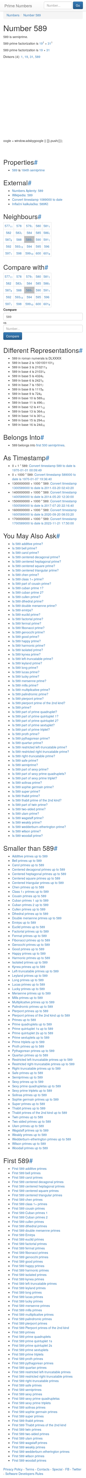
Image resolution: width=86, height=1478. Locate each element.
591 (46, 239)
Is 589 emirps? (22, 610)
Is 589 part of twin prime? (30, 804)
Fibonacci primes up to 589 (31, 940)
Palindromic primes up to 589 (32, 1006)
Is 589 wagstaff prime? (28, 818)
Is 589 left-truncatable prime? (32, 658)
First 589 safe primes (27, 1385)
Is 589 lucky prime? (25, 676)
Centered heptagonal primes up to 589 (39, 874)
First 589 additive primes (29, 1168)
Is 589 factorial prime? (27, 619)
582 (8, 232)
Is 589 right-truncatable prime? (33, 756)
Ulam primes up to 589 (28, 1126)
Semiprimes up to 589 (27, 1077)
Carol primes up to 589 (28, 865)
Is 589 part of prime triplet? (31, 729)
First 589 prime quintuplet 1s (32, 1341)
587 (8, 239)
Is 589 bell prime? (24, 548)
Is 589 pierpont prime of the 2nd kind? (38, 703)
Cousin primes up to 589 (29, 896)
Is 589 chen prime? (25, 574)
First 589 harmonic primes (30, 1270)
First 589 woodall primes (29, 1460)
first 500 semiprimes (50, 445)
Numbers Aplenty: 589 (27, 190)
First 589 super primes (28, 1416)
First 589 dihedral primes (29, 1226)
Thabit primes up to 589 (28, 1108)
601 (46, 253)
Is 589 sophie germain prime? (33, 787)
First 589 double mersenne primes (36, 1230)
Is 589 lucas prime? (25, 672)
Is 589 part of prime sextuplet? (33, 725)
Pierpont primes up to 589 (30, 1011)
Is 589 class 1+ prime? (28, 579)
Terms (29, 1469)
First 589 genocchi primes (30, 1257)
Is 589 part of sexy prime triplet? (34, 778)
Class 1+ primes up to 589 (30, 891)
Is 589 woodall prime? (27, 835)
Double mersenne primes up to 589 (37, 918)
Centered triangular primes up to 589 (38, 882)
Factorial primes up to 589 (30, 931)
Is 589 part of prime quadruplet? (34, 711)
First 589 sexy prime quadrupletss (36, 1398)
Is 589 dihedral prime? (27, 601)
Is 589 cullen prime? (26, 597)
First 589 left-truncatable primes (34, 1283)
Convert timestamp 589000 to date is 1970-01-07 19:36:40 (44, 476)
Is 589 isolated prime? (27, 650)
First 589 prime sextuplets (30, 1350)
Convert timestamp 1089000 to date (37, 199)
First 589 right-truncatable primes (35, 1381)
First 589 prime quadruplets (31, 1336)
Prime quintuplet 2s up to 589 (32, 1033)
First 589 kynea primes (28, 1279)
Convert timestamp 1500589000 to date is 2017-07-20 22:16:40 (44, 503)
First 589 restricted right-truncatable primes (42, 1376)
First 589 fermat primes (28, 1248)
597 (8, 253)
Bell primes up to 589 (27, 860)
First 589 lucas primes (27, 1296)
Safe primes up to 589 (27, 1073)
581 (46, 226)
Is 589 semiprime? (25, 765)
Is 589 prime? (21, 707)
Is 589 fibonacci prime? (28, 627)
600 (38, 253)
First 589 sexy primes (27, 1394)
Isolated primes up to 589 (30, 962)
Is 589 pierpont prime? (28, 698)
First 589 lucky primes (27, 1301)
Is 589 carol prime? (25, 552)
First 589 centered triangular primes (37, 1195)
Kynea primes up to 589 (28, 966)
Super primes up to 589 (28, 1103)
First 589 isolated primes (29, 1274)
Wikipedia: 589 (22, 195)
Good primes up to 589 (28, 949)
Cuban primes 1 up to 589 (30, 900)
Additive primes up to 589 (30, 856)
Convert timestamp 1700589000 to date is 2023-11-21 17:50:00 (44, 520)
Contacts (43, 1469)
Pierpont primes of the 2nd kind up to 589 (41, 1015)
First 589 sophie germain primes (34, 1411)
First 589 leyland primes (29, 1288)
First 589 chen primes (27, 1199)
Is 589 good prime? (25, 636)
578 (19, 226)
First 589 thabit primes (27, 1420)
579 (29, 226)
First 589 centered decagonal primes (38, 1182)
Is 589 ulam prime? (25, 813)
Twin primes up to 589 (27, 1117)
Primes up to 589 (24, 1019)
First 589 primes (23, 1332)
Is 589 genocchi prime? (28, 632)
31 (49, 43)
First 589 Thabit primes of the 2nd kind (39, 1425)
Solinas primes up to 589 (29, 1095)
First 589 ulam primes (27, 1438)
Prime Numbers (18, 5)
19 (41, 43)
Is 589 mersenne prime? (29, 681)
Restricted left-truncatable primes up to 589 (42, 1059)
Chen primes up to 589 (28, 887)
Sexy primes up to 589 (27, 1081)
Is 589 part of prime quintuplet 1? (35, 716)
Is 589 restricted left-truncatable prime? (39, 747)
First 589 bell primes (26, 1173)
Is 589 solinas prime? (27, 782)
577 (9, 226)
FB (67, 1469)
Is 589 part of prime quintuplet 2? (35, 720)
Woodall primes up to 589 (30, 1148)
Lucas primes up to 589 (28, 984)
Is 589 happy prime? (26, 641)
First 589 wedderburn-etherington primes (40, 1451)
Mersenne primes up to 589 (31, 993)
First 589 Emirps (23, 1235)
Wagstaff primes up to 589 (30, 1130)
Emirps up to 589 (24, 922)
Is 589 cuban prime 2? (27, 592)
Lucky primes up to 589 (28, 989)
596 (46, 246)
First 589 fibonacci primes (30, 1252)
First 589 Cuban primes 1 (30, 1212)
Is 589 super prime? (26, 791)
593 (19, 246)
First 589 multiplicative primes (33, 1314)
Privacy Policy (12, 1469)
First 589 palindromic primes (32, 1319)
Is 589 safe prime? (25, 760)
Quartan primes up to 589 (30, 1055)
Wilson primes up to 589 (29, 1143)
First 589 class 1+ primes (29, 1204)
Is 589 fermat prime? (26, 623)
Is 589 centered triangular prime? (35, 570)
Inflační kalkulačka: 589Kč (30, 204)
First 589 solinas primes (28, 1407)
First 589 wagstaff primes (29, 1442)
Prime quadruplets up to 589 (32, 1024)
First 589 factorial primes (29, 1243)
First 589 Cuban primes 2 (30, 1217)
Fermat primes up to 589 (29, 935)
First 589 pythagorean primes (32, 1363)
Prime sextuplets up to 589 (30, 1037)
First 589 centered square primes (35, 1190)
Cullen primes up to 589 (28, 909)
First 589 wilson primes (28, 1456)
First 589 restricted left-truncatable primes (41, 1372)
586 (46, 232)
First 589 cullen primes (28, 1221)
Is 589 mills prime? (25, 685)
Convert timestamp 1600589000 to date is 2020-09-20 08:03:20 (44, 512)
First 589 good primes (27, 1261)
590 (38, 239)
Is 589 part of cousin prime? (31, 583)
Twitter (76, 1469)
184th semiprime (33, 170)
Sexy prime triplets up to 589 (32, 1090)
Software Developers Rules (24, 1473)
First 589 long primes (27, 1292)
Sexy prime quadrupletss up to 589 (36, 1086)
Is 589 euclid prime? (26, 614)
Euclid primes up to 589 (28, 927)
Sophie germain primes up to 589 (35, 1099)
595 (38, 246)
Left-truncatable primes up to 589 (35, 971)
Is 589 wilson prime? (26, 831)
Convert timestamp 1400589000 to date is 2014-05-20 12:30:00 (44, 494)
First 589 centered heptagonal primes (38, 1186)
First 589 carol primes (27, 1177)
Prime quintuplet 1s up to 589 (32, 1028)
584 (29, 232)
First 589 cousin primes (28, 1208)
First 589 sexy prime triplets (31, 1403)
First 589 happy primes (28, 1266)
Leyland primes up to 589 (30, 975)
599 (29, 253)
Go (78, 5)
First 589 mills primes (27, 1310)
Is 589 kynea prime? (26, 654)
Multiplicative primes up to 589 (33, 1002)
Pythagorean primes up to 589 (33, 1050)
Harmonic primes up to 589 (31, 958)
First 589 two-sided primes (30, 1434)
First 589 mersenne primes (31, 1305)
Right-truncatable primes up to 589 (36, 1068)
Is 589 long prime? (25, 667)
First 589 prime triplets (27, 1354)
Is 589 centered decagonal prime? (36, 557)
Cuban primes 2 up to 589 (30, 904)
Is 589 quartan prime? (27, 742)
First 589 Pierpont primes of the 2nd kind (40, 1327)
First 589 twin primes (26, 1429)
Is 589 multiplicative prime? (31, 689)
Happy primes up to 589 (29, 953)
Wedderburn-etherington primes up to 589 (41, 1139)
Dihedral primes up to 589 (30, 913)
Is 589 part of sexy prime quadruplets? (39, 773)
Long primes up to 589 (28, 980)
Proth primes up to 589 (28, 1046)
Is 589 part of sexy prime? (30, 769)
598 (19, 253)
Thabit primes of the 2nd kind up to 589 (39, 1112)
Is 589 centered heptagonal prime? (36, 561)
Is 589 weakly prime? (27, 822)
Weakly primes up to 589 (29, 1134)
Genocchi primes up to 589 (31, 944)
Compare (10, 309)
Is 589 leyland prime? (27, 663)
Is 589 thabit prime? (26, 795)
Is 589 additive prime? (27, 543)
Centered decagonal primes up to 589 (38, 869)
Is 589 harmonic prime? (28, 645)
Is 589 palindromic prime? (30, 694)
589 (14, 170)
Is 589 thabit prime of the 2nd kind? (37, 800)
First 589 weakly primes (28, 1447)
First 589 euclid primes (28, 1239)
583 (19, 232)
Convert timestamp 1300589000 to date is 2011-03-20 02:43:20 (44, 485)
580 (38, 226)
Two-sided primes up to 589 (31, 1121)
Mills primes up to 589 (27, 997)
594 (29, 246)
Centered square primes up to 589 (36, 878)
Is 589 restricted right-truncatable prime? (40, 751)
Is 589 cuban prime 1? (27, 588)
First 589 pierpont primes (29, 1323)
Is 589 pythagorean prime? (31, 738)
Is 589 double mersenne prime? (34, 605)
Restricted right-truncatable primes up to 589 (43, 1064)
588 (19, 239)
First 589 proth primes (27, 1358)
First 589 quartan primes (29, 1367)
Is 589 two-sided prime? (29, 809)
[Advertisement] (43, 95)
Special (57, 1469)
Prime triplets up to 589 (28, 1042)
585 (38, 232)
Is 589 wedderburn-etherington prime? (39, 826)
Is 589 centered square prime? (33, 566)
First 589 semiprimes (26, 1389)
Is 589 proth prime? (25, 734)
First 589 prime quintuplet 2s (32, 1345)
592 (8, 246)
